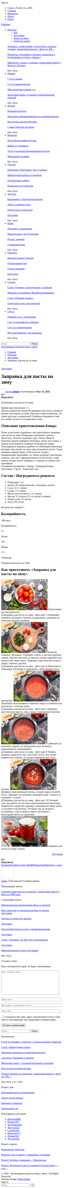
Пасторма (12, 215)
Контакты (12, 13)
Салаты (11, 282)
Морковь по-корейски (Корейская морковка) (30, 292)
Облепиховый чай (17, 263)
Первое (11, 73)
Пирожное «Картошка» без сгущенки (27, 170)
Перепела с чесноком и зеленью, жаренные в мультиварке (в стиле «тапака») (31, 56)
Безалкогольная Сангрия (20, 258)
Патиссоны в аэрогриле (20, 210)
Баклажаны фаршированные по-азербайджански (33, 116)
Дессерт (11, 164)
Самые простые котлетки (20, 127)
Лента (10, 16)
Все (16, 32)
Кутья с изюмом (15, 239)
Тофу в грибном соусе (19, 204)
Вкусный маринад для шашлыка (24, 332)
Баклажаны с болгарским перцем (25, 199)
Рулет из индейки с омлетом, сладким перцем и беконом (31, 1042)
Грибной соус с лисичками (21, 317)
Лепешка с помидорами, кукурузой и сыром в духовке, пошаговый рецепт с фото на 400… (31, 48)
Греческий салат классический (23, 303)
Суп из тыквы (14, 79)
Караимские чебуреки (12, 1149)
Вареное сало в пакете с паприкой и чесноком (25, 1154)
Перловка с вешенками (19, 228)
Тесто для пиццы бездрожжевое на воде (28, 151)
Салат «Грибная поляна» (20, 298)
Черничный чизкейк (18, 156)
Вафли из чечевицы (17, 145)
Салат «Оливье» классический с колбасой (29, 287)
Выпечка (12, 135)
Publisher (5, 24)
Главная (11, 10)
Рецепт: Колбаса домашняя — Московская (23, 1160)
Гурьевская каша (16, 244)
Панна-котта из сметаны (20, 186)
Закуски (11, 194)
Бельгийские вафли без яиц (22, 140)
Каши (10, 223)
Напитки (12, 252)
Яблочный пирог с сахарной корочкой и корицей (27, 1063)
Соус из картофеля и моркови (23, 322)
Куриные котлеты (16, 111)
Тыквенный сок (9, 1108)
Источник (57, 854)
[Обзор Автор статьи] (7, 878)
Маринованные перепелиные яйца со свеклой (25, 905)
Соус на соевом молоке (19, 327)
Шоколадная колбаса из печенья (24, 175)
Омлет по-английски (12, 1098)
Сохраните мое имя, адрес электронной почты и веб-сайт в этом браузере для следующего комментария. (31, 1018)
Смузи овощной (16, 268)
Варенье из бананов (11, 1103)
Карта (10, 19)
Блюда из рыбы (22, 41)
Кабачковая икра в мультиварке (17, 1092)
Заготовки (19, 35)
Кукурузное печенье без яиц (16, 1068)
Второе (11, 105)
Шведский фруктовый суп (21, 89)
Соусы (10, 311)
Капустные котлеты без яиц (22, 121)
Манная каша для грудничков (23, 234)
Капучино (12, 274)
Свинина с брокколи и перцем (17, 1058)
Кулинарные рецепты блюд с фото (19, 346)
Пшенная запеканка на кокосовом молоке (23, 1052)
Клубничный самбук (18, 180)
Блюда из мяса (21, 38)
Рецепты (12, 29)
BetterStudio (24, 1179)
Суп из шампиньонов (18, 84)
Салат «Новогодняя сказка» (16, 1047)
